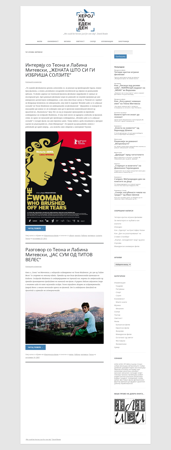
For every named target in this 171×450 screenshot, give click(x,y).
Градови (119, 286)
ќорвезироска (127, 383)
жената (77, 235)
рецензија (138, 376)
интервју (132, 369)
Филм (39, 41)
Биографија (124, 41)
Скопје (93, 41)
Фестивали (120, 341)
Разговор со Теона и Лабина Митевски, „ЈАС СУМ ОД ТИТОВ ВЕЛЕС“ (59, 254)
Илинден (118, 227)
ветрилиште (133, 366)
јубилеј (117, 383)
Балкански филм (123, 324)
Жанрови (120, 331)
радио (117, 376)
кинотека (127, 371)
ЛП (124, 364)
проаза (124, 374)
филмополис (139, 380)
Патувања (120, 289)
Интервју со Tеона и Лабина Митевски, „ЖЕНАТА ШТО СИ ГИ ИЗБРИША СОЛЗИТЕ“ (60, 70)
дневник (118, 367)
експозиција (140, 367)
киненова (118, 371)
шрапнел (141, 381)
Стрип (118, 295)
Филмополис (121, 344)
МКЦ (128, 364)
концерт (135, 371)
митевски (91, 235)
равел (140, 374)
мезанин (125, 373)
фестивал (124, 380)
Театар (117, 315)
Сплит (139, 364)
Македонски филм (51, 235)
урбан (116, 380)
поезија (117, 374)
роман (117, 378)
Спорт (118, 292)
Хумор (117, 347)
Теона (27, 238)
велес (71, 354)
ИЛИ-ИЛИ (118, 364)
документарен (128, 367)
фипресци (125, 381)
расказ (123, 376)
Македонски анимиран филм (126, 246)
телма (140, 378)
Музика (67, 41)
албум (116, 366)
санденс (123, 378)
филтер (117, 381)
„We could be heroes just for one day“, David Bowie (43, 439)
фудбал (133, 381)
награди (133, 373)
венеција (124, 366)
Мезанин (120, 308)
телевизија (132, 378)
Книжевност (53, 41)
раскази (129, 376)
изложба (124, 369)
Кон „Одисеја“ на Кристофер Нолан (129, 230)
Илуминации (107, 41)
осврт (140, 373)
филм (131, 380)
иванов (117, 369)
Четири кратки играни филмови (128, 217)
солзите (99, 235)
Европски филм (122, 328)
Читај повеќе (35, 228)
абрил (71, 235)
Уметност (80, 41)
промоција (132, 374)
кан (138, 369)
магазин (117, 373)
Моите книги (121, 302)
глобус (142, 366)
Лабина (84, 235)
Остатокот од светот (124, 337)
